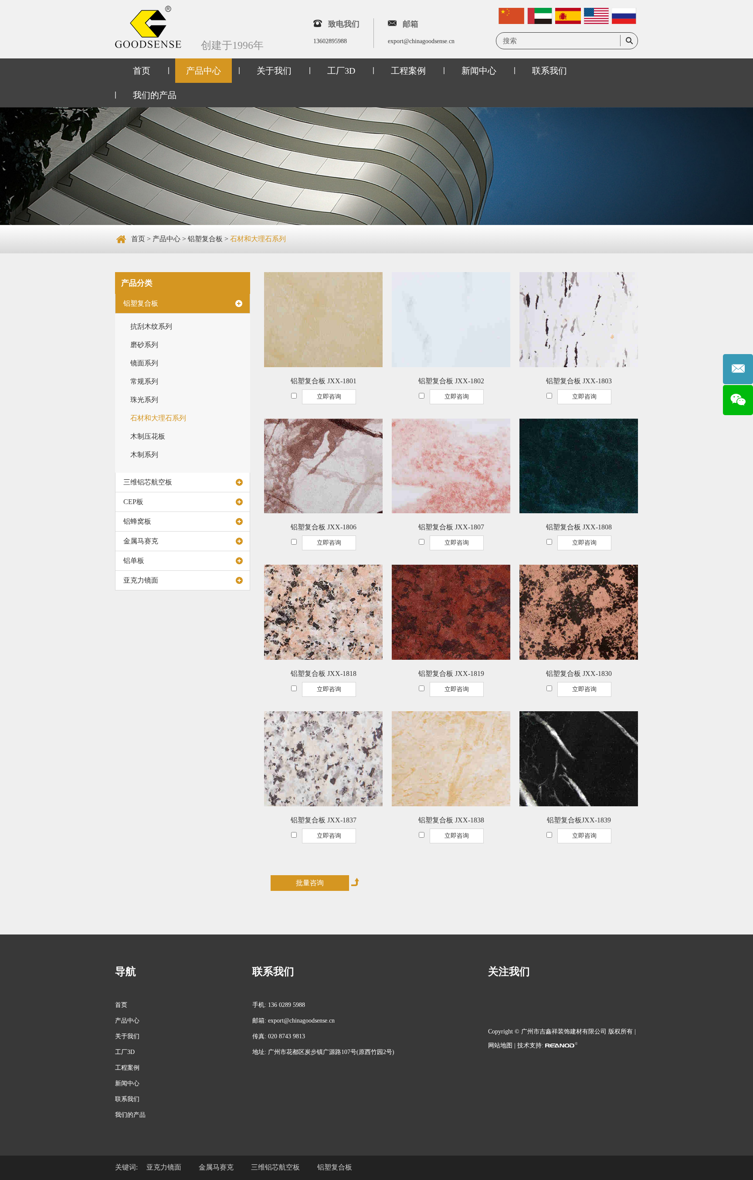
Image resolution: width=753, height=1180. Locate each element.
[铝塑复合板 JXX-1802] (451, 319)
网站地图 (500, 1045)
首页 (141, 70)
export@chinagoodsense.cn (421, 41)
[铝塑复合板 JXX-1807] (451, 466)
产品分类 (137, 283)
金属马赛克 (140, 541)
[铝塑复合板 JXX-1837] (323, 758)
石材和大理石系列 (258, 238)
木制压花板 (147, 436)
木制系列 (144, 454)
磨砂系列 (144, 344)
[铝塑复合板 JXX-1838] (451, 758)
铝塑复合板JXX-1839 (579, 820)
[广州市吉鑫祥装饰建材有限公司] (148, 28)
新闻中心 (478, 70)
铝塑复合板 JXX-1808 (579, 527)
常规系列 (144, 381)
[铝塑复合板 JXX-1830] (578, 612)
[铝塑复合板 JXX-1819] (451, 612)
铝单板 (133, 560)
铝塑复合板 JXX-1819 (451, 673)
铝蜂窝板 (137, 521)
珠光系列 (144, 399)
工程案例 (408, 70)
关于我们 (274, 70)
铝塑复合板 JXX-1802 (451, 381)
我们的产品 (154, 95)
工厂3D (341, 70)
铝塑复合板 (205, 238)
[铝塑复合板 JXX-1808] (578, 466)
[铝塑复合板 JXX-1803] (578, 319)
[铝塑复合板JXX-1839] (578, 758)
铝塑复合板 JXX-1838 (451, 820)
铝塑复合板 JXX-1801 (323, 381)
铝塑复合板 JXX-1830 (579, 673)
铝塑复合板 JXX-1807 (451, 527)
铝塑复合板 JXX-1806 (323, 527)
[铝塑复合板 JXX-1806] (323, 466)
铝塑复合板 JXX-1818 (323, 673)
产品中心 (203, 70)
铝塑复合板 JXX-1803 (579, 381)
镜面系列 (144, 363)
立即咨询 (329, 396)
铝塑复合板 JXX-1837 (323, 820)
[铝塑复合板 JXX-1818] (323, 612)
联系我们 (549, 70)
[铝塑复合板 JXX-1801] (323, 319)
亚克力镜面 (140, 580)
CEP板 (133, 501)
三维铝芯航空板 (147, 482)
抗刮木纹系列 (151, 326)
